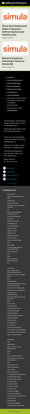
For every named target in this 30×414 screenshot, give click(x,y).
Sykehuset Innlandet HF (12, 372)
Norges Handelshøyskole (13, 310)
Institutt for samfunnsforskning (14, 240)
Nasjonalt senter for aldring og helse (15, 288)
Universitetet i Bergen (12, 384)
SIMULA (9, 351)
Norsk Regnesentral (11, 322)
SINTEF (8, 353)
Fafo (8, 209)
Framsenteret (10, 218)
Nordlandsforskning (12, 306)
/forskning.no (10, 172)
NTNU (8, 279)
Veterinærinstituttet (11, 400)
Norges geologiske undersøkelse (14, 315)
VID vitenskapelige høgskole (13, 403)
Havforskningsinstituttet (12, 226)
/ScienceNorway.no (12, 179)
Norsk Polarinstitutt (11, 320)
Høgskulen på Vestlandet (13, 235)
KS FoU (8, 242)
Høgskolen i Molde (11, 228)
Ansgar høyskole (11, 194)
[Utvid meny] (2, 7)
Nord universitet (11, 303)
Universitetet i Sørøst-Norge (13, 393)
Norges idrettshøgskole (12, 318)
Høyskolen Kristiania (12, 237)
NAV (8, 254)
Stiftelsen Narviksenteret (13, 367)
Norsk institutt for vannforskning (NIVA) (16, 332)
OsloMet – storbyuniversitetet (14, 334)
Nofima (9, 301)
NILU (8, 263)
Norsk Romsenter (11, 325)
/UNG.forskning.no (12, 175)
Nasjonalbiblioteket (11, 281)
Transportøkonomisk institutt (14, 376)
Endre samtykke (11, 183)
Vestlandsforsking (11, 398)
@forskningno (11, 168)
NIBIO (8, 256)
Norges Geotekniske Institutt (13, 308)
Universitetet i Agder (12, 381)
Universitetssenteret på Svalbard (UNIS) (16, 395)
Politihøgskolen (10, 339)
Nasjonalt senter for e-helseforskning (16, 290)
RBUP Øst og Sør (11, 344)
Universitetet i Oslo (11, 388)
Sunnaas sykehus (11, 369)
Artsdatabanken (11, 200)
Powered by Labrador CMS (15, 411)
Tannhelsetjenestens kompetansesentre (16, 374)
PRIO (8, 342)
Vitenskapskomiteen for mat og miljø (15, 405)
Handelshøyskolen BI (12, 223)
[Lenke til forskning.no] (15, 2)
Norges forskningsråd (12, 313)
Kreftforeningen (10, 245)
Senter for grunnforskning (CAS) (14, 355)
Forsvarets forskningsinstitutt (14, 216)
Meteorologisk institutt (12, 251)
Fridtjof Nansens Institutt (13, 221)
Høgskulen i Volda (11, 233)
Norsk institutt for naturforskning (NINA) (16, 329)
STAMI (8, 362)
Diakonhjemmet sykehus (13, 203)
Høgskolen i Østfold (11, 230)
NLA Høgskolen (10, 268)
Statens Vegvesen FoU (12, 364)
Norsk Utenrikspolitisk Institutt (14, 327)
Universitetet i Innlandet (12, 386)
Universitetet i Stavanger (13, 391)
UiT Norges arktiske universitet (14, 379)
